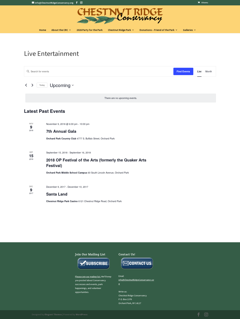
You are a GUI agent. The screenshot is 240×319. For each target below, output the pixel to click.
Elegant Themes (53, 314)
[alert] (120, 98)
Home (42, 30)
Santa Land (56, 194)
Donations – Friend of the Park (157, 30)
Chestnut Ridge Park (119, 30)
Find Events (183, 71)
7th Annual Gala (61, 131)
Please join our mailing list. (88, 276)
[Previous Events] (26, 85)
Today (42, 85)
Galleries (188, 30)
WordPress (82, 314)
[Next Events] (32, 85)
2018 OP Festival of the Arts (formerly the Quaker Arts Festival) (96, 162)
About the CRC (59, 30)
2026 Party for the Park (90, 30)
